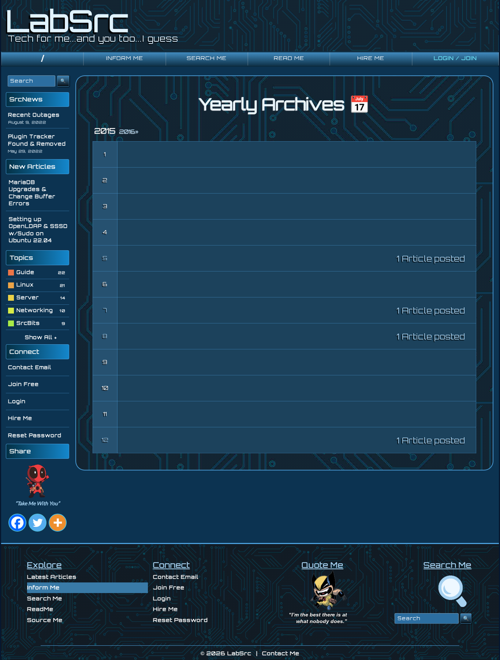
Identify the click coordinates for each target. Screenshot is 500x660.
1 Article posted (430, 258)
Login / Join (455, 58)
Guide (25, 272)
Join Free (23, 384)
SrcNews (26, 99)
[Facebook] (17, 523)
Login (17, 401)
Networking (34, 310)
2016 (128, 131)
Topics (21, 257)
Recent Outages (34, 115)
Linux (25, 285)
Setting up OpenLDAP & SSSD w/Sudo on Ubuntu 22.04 (38, 230)
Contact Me (280, 653)
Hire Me (20, 418)
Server (27, 297)
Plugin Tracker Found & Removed (37, 140)
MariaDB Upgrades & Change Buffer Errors (32, 193)
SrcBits (28, 323)
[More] (58, 523)
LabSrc (239, 653)
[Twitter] (37, 523)
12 (105, 439)
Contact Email (29, 367)
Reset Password (34, 435)
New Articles (33, 166)
